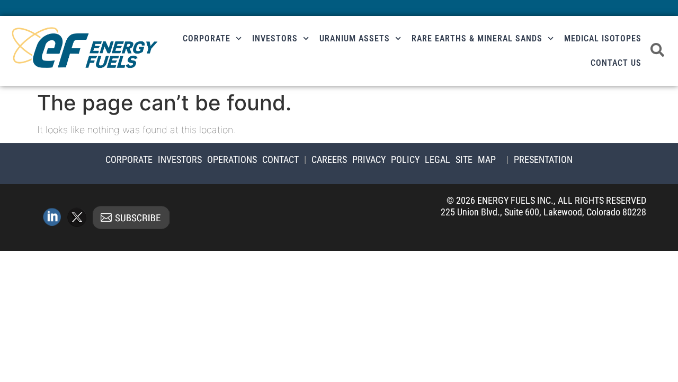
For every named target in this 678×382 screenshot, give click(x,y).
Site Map (476, 159)
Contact (280, 159)
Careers (329, 159)
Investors (275, 38)
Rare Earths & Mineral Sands (477, 38)
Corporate (206, 38)
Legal (437, 159)
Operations (232, 159)
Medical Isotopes (602, 38)
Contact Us (616, 63)
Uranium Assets (354, 38)
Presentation (543, 159)
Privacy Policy (386, 159)
